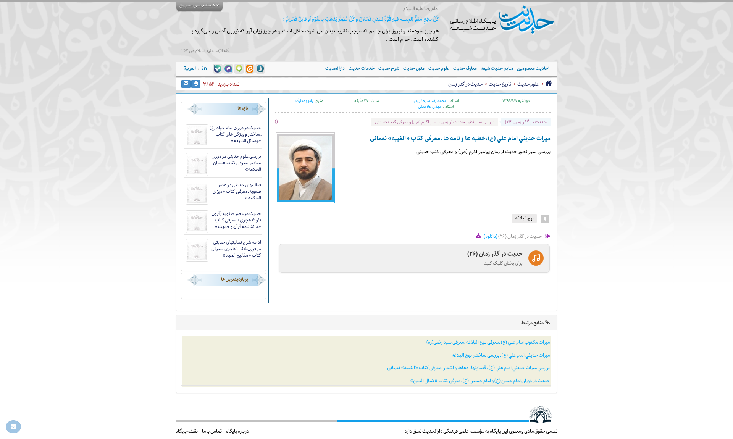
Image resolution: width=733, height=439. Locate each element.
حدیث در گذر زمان (465, 84)
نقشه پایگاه (187, 431)
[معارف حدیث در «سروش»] (260, 68)
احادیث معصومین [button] (533, 68)
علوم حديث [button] (438, 68)
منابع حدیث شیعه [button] (497, 68)
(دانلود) (490, 236)
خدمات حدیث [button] (362, 68)
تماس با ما (212, 431)
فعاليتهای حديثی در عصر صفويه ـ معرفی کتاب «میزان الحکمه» (237, 191)
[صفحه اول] (548, 84)
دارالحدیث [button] (335, 68)
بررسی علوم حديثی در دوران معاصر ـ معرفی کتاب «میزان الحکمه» (236, 163)
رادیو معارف (304, 100)
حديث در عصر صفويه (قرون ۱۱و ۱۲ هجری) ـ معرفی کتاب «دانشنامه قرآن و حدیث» (236, 220)
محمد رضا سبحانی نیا (429, 101)
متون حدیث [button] (414, 68)
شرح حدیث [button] (388, 68)
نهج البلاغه (524, 218)
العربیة (190, 68)
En (204, 68)
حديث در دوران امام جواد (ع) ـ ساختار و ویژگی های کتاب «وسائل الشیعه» (235, 134)
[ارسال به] (186, 84)
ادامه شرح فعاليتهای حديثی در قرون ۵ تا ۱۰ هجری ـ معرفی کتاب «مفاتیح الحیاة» (236, 249)
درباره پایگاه (237, 431)
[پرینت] (195, 84)
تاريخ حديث (500, 84)
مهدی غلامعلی (429, 106)
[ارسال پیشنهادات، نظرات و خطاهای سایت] (13, 426)
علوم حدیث (528, 84)
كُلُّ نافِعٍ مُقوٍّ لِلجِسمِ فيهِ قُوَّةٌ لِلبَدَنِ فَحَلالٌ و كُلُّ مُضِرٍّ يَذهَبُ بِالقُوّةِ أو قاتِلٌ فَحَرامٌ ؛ (361, 19)
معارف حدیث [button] (465, 68)
